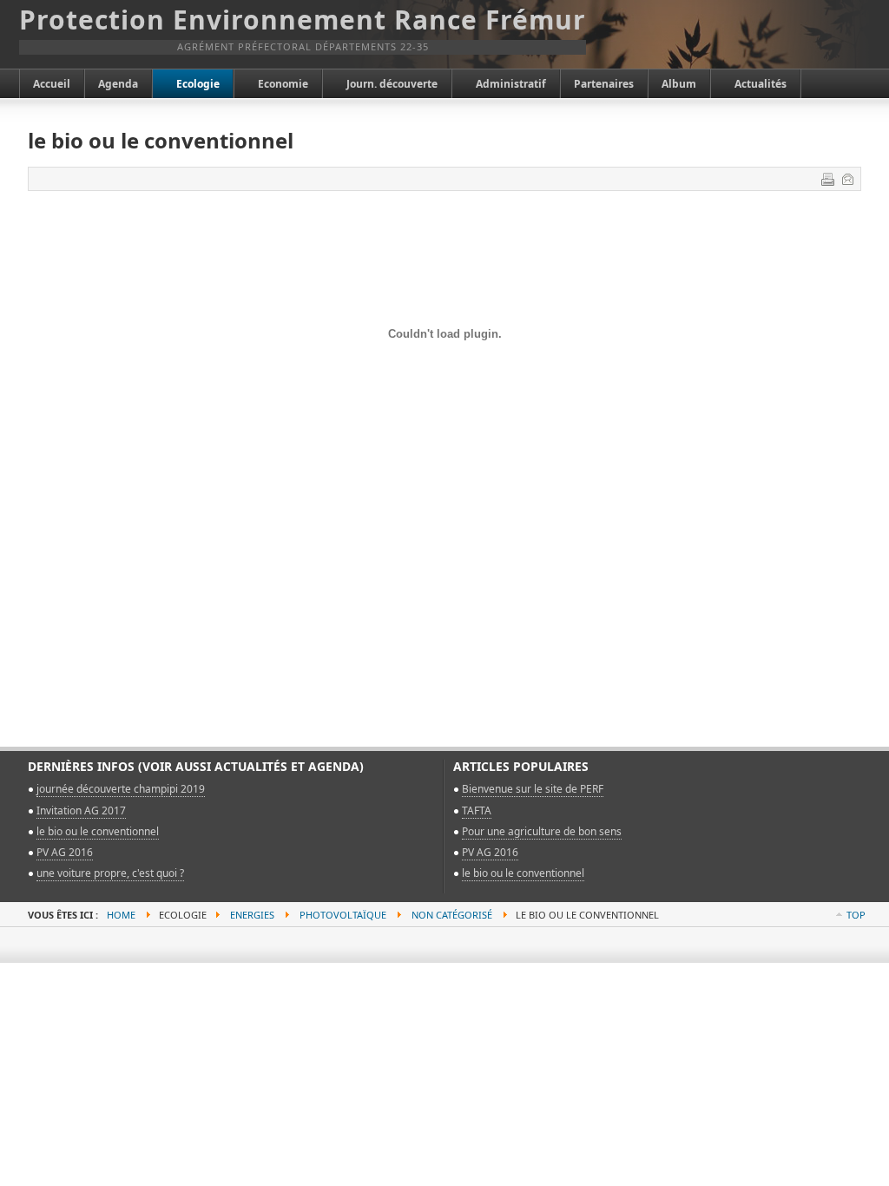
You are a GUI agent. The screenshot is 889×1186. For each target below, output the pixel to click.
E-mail (847, 179)
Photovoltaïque (343, 914)
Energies (252, 914)
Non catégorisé (452, 914)
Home (121, 914)
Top (856, 914)
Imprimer (827, 179)
